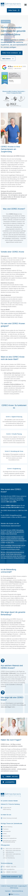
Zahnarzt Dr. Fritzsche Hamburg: (10, 804)
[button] (25, 4)
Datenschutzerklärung (17, 891)
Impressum (8, 891)
